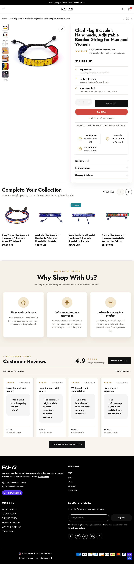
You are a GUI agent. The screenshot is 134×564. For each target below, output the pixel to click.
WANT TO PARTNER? (11, 527)
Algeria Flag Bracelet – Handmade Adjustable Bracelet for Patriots (113, 237)
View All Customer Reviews (67, 444)
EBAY (70, 477)
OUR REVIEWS (8, 531)
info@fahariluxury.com (14, 486)
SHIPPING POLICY (9, 518)
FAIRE (70, 481)
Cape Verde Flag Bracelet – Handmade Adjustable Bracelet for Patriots (83, 237)
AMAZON (72, 486)
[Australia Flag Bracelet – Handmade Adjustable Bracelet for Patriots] (50, 216)
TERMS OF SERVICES (11, 522)
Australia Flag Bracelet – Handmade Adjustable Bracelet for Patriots (47, 237)
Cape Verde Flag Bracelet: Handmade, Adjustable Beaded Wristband (15, 237)
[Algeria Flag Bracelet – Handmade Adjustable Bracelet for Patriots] (117, 216)
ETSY (70, 473)
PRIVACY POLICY (9, 509)
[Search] (123, 9)
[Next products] (128, 192)
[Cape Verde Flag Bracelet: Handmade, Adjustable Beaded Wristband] (17, 216)
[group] (38, 52)
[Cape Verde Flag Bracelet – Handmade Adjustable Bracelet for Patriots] (84, 216)
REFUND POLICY (9, 513)
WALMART (72, 490)
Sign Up (121, 517)
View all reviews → (123, 371)
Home (4, 18)
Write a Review (119, 360)
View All (109, 191)
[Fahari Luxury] (67, 9)
